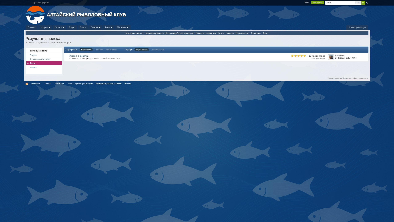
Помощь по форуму (134, 33)
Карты (265, 33)
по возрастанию (158, 50)
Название (99, 50)
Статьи (221, 33)
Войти (307, 2)
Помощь (128, 84)
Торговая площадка (154, 33)
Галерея (95, 27)
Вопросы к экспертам (206, 33)
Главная (31, 27)
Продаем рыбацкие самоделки (179, 33)
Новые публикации (357, 27)
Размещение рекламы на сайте (109, 84)
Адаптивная (35, 84)
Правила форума (335, 78)
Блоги (83, 27)
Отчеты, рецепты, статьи (40, 59)
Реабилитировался (78, 56)
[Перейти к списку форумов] (36, 14)
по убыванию (141, 50)
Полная (47, 84)
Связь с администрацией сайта (80, 84)
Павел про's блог (78, 58)
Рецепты (230, 33)
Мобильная (59, 84)
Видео (72, 27)
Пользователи (242, 33)
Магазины (122, 27)
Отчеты (59, 27)
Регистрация (317, 2)
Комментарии (111, 50)
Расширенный (367, 2)
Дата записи (86, 50)
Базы (108, 27)
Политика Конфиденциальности (355, 78)
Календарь (256, 33)
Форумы (44, 27)
